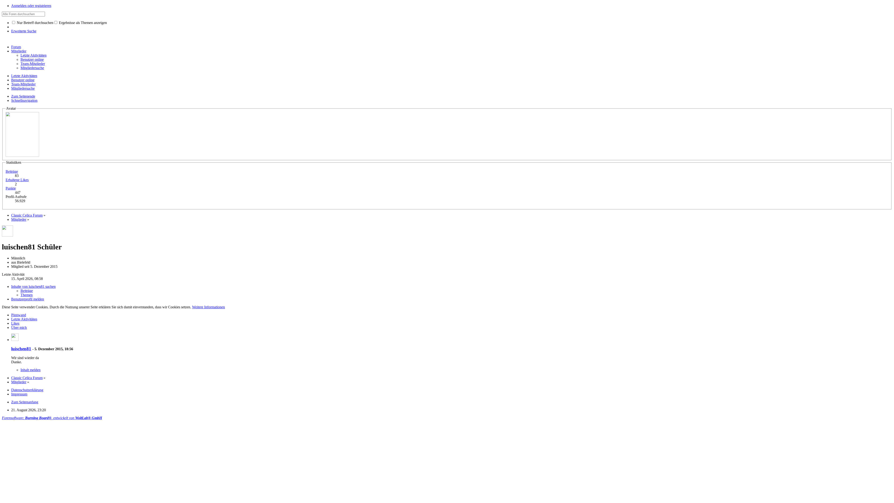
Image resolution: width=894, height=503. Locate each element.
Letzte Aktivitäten (24, 319)
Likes (15, 323)
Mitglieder (18, 51)
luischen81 (21, 348)
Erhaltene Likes (17, 180)
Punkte (11, 188)
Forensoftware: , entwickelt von (52, 418)
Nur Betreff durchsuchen (34, 23)
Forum (16, 47)
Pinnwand (18, 315)
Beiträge (12, 171)
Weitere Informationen (208, 307)
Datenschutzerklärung (27, 390)
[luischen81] (15, 340)
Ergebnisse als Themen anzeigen (82, 23)
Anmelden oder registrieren (31, 6)
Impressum (19, 394)
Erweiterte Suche (23, 31)
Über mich (19, 328)
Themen (26, 295)
